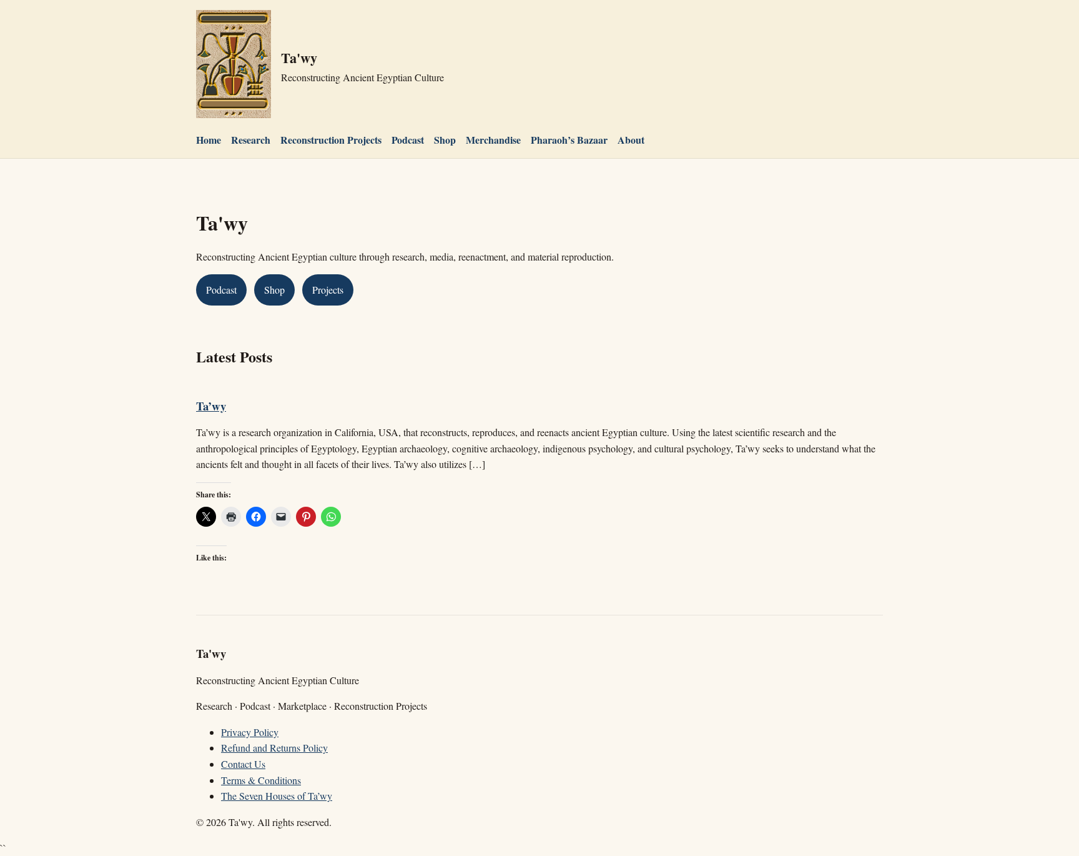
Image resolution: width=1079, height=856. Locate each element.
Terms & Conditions (261, 780)
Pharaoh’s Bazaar (569, 139)
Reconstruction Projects (331, 139)
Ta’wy (211, 405)
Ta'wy (299, 57)
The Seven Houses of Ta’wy (276, 795)
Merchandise (493, 139)
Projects (327, 289)
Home (208, 139)
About (631, 139)
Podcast (408, 139)
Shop (445, 139)
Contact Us (243, 763)
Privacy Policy (249, 732)
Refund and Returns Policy (274, 747)
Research (250, 139)
